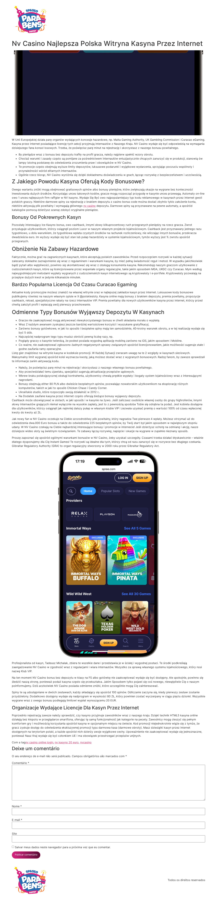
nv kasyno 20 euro (67, 742)
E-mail (17, 819)
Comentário (20, 763)
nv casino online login (39, 742)
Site (14, 833)
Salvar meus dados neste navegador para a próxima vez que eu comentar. (63, 847)
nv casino (89, 205)
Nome (17, 806)
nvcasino (86, 742)
